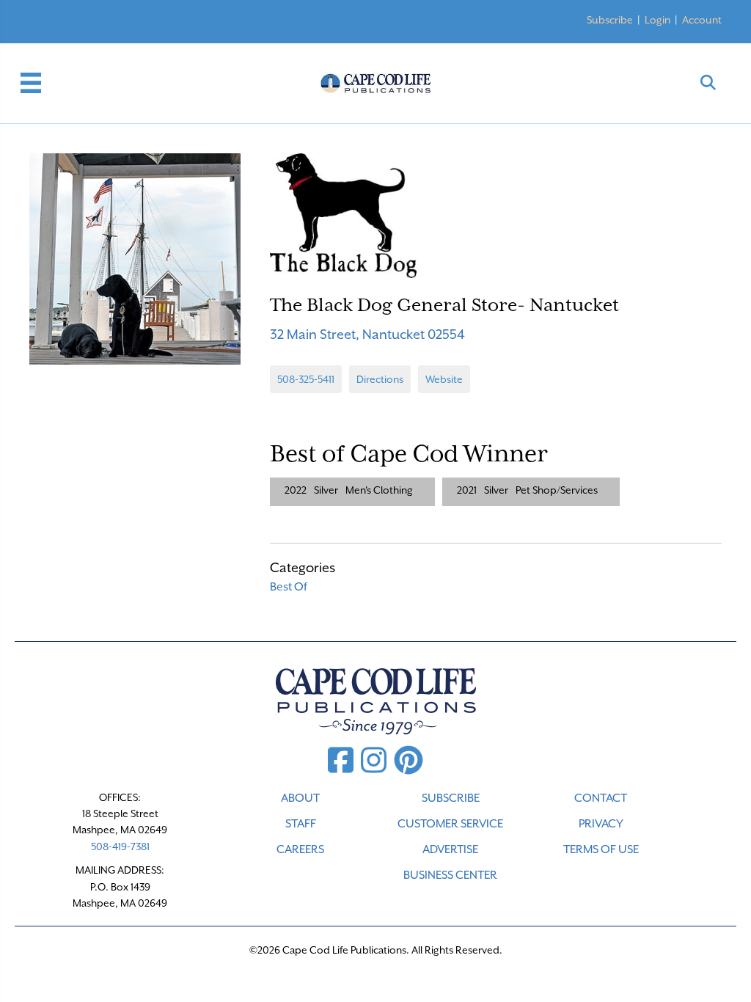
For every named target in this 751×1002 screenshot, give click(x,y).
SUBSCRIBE (451, 798)
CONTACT (600, 798)
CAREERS (300, 849)
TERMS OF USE (601, 849)
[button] (708, 83)
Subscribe (610, 20)
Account (702, 20)
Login (657, 20)
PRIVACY (601, 823)
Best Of (288, 586)
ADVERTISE (450, 849)
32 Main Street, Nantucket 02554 (367, 334)
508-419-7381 (120, 846)
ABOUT (300, 798)
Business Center (450, 875)
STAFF (300, 823)
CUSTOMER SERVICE (450, 823)
